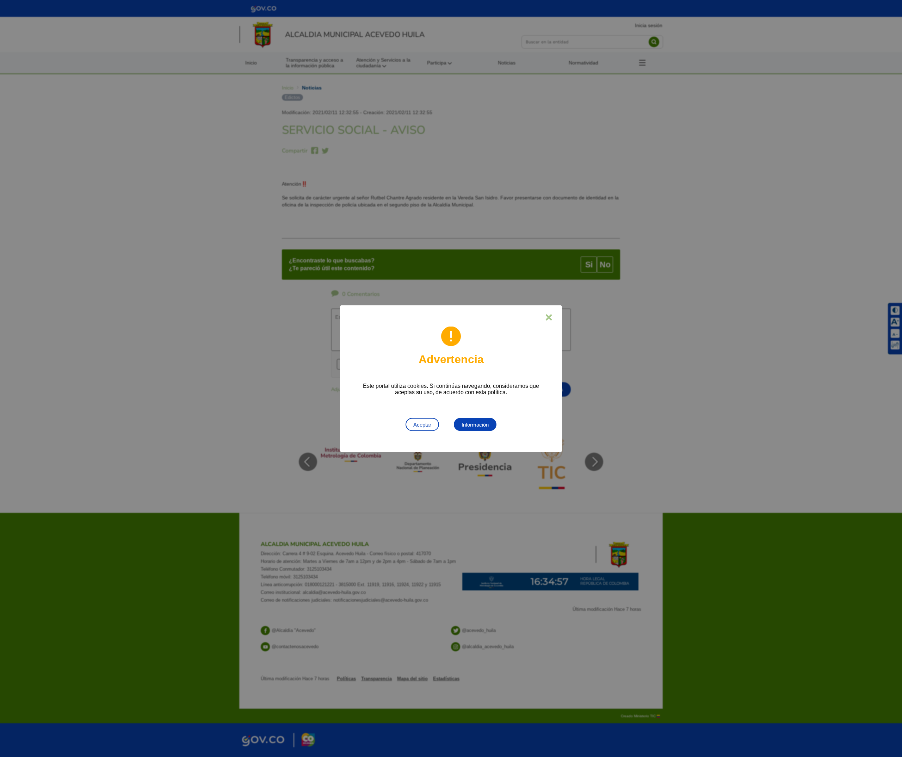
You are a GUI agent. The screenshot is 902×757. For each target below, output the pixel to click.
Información (475, 424)
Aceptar (422, 424)
